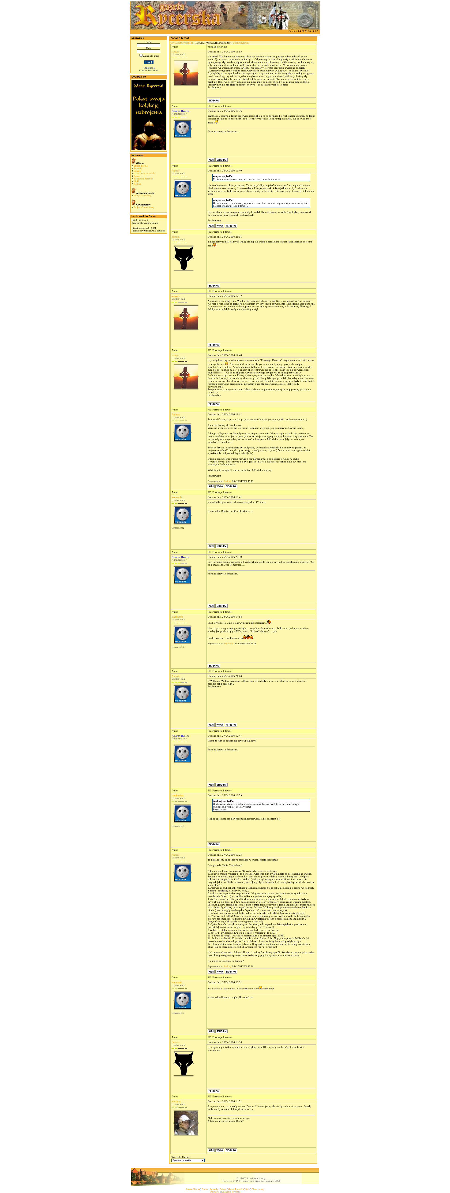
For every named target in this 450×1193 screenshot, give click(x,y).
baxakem (161, 230)
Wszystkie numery (142, 195)
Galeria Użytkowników (144, 173)
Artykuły (138, 168)
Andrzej (176, 170)
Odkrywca (214, 1191)
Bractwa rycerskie (241, 42)
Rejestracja (149, 68)
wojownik (177, 497)
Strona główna (140, 165)
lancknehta (177, 616)
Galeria (137, 171)
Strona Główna (193, 1189)
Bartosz (176, 236)
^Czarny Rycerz (180, 110)
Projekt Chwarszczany (144, 207)
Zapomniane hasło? (149, 70)
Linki (136, 181)
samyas (175, 51)
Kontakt (137, 184)
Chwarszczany (258, 1189)
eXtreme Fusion (263, 1181)
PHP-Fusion (242, 1181)
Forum (137, 176)
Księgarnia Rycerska (143, 178)
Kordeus (176, 1101)
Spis (247, 1189)
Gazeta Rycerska (236, 1189)
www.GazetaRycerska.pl (181, 42)
